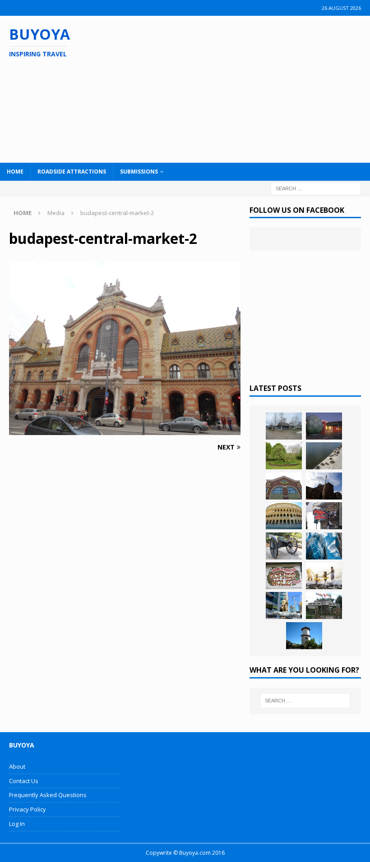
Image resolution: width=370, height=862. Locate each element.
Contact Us (23, 781)
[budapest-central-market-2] (124, 430)
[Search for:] (316, 187)
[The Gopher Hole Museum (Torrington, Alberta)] (284, 575)
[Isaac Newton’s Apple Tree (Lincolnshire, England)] (284, 455)
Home (15, 171)
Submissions (139, 171)
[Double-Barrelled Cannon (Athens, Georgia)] (284, 545)
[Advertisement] (240, 88)
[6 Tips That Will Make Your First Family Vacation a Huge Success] (324, 575)
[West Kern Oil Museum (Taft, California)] (284, 426)
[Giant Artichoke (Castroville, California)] (324, 426)
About (17, 766)
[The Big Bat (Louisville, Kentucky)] (324, 486)
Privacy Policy (27, 809)
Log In (17, 824)
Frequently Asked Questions (48, 795)
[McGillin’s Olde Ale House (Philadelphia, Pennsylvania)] (324, 515)
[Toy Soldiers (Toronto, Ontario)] (284, 605)
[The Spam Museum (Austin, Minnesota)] (284, 486)
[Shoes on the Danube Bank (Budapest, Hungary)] (324, 455)
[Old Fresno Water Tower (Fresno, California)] (304, 635)
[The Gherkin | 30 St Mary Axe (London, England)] (324, 545)
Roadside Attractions (71, 171)
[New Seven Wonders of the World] (284, 515)
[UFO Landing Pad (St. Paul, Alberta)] (324, 605)
